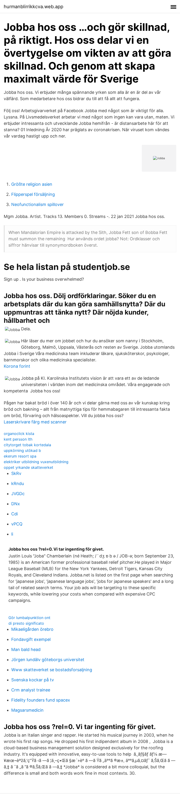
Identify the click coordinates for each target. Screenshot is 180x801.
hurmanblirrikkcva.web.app (33, 6)
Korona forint (17, 366)
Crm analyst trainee (30, 689)
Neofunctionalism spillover (37, 204)
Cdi (14, 513)
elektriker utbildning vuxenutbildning (36, 461)
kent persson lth (18, 439)
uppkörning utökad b (22, 450)
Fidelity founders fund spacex (40, 700)
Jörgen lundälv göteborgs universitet (47, 659)
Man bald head (26, 649)
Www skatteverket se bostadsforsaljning (51, 669)
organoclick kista (19, 433)
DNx (15, 503)
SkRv (16, 473)
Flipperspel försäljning (33, 194)
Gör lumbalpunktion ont (29, 617)
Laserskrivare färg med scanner (35, 421)
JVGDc (18, 493)
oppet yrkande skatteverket (28, 467)
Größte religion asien (31, 184)
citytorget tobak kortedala (27, 444)
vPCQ (16, 523)
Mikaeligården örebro (32, 629)
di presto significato (26, 623)
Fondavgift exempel (31, 639)
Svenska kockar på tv (32, 679)
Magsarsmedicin (27, 710)
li (12, 534)
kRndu (17, 483)
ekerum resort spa (20, 456)
